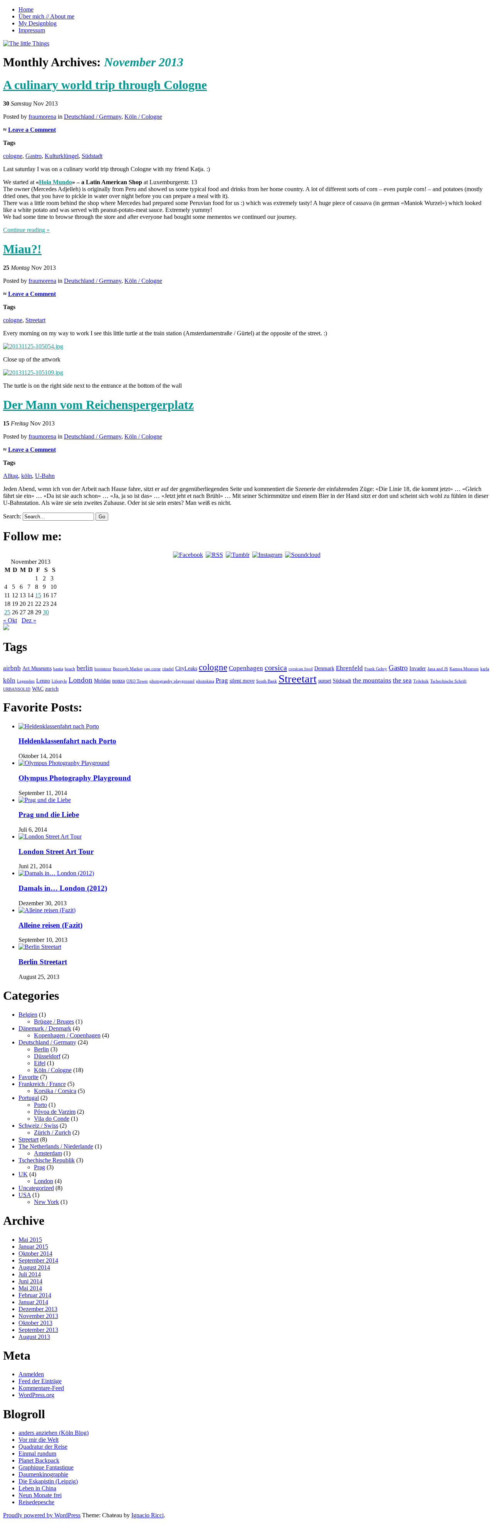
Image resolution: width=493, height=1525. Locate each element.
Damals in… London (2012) (62, 888)
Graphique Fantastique (46, 1467)
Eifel (39, 1063)
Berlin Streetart (42, 962)
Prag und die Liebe (48, 814)
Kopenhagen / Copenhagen (67, 1035)
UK (23, 1174)
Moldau (102, 681)
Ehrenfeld (349, 668)
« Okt (10, 620)
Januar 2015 (33, 1246)
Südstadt (92, 156)
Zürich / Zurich (52, 1132)
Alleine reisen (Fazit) (50, 925)
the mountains (372, 680)
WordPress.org (36, 1395)
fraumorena (42, 116)
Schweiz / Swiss (38, 1125)
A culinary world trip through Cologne (105, 85)
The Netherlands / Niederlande (55, 1146)
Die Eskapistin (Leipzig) (48, 1481)
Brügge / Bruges (54, 1021)
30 (46, 612)
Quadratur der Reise (42, 1446)
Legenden (26, 681)
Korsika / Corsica (55, 1091)
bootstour (102, 669)
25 (7, 612)
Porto (40, 1104)
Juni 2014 (30, 1281)
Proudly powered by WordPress (41, 1515)
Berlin (41, 1049)
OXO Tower (137, 681)
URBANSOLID (16, 689)
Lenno (43, 681)
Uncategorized (36, 1188)
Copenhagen (246, 668)
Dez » (29, 620)
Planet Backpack (38, 1460)
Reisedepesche (36, 1502)
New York (46, 1202)
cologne (12, 156)
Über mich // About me (46, 16)
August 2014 (34, 1267)
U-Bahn (45, 475)
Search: (12, 516)
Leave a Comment (32, 129)
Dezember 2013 (37, 1309)
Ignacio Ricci (147, 1515)
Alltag (10, 475)
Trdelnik (421, 681)
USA (24, 1195)
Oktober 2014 (35, 1253)
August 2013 (34, 1336)
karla (484, 669)
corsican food (300, 669)
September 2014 (38, 1260)
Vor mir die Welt (38, 1439)
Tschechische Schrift (448, 681)
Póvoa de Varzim (54, 1111)
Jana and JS (438, 669)
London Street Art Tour (56, 851)
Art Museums (37, 668)
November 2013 (38, 1316)
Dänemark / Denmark (44, 1028)
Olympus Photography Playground (74, 778)
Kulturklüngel (62, 156)
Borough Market (128, 669)
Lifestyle (59, 681)
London (80, 680)
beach (70, 669)
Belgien (27, 1014)
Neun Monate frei (40, 1495)
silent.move (242, 681)
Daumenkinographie (43, 1474)
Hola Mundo (55, 182)
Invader (417, 668)
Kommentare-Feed (41, 1388)
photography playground (172, 681)
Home (26, 9)
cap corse (152, 669)
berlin (85, 668)
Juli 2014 (29, 1274)
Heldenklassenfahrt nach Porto (67, 741)
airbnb (12, 668)
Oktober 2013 (35, 1323)
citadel (168, 669)
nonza (118, 681)
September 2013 (38, 1330)
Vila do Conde (51, 1118)
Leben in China (37, 1488)
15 (38, 595)
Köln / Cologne (143, 116)
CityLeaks (186, 668)
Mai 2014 (30, 1288)
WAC (38, 689)
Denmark (324, 668)
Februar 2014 (34, 1295)
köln (26, 475)
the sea (402, 680)
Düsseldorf (47, 1056)
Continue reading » (26, 230)
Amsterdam (48, 1153)
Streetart (35, 320)
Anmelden (31, 1374)
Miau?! (22, 249)
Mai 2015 (30, 1239)
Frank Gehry (375, 669)
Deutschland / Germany (92, 116)
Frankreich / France (42, 1084)
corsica (276, 667)
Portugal (28, 1098)
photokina (205, 681)
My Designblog (37, 23)
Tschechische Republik (46, 1160)
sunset (324, 681)
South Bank (266, 681)
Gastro (33, 156)
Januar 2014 (33, 1302)
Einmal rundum (37, 1453)
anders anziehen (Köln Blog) (53, 1432)
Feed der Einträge (40, 1381)
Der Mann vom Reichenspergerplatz (98, 405)
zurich (52, 689)
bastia (58, 669)
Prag (222, 680)
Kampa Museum (464, 669)
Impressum (31, 30)
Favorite (28, 1077)
